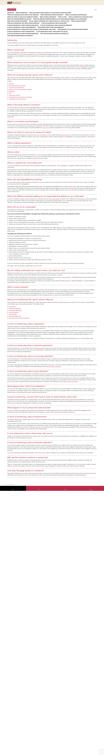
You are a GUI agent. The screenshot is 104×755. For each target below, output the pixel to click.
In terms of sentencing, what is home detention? (18, 19)
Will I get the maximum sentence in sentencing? (44, 22)
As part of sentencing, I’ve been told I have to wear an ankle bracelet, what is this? (71, 19)
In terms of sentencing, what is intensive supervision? (41, 17)
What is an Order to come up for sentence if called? (56, 12)
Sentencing (9, 11)
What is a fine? (88, 12)
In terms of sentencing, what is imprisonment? (42, 21)
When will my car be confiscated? (15, 16)
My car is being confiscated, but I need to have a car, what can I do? (39, 16)
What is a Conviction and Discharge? (35, 12)
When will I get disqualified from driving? (37, 14)
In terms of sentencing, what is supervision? (17, 17)
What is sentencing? (18, 11)
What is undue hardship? (62, 16)
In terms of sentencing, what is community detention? (67, 17)
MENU (98, 2)
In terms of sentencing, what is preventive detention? (19, 22)
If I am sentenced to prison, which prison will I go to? (67, 21)
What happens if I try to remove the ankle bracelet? (19, 21)
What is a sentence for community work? (16, 14)
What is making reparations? (76, 12)
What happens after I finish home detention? (41, 19)
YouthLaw (16, 3)
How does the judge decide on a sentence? (67, 22)
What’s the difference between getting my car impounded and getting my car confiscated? (68, 14)
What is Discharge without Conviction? (16, 12)
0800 (65, 371)
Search (95, 3)
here (65, 46)
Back (96, 8)
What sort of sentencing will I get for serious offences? (82, 16)
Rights (13, 371)
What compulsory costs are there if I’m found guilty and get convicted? (41, 11)
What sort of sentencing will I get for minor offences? (71, 11)
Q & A (39, 371)
